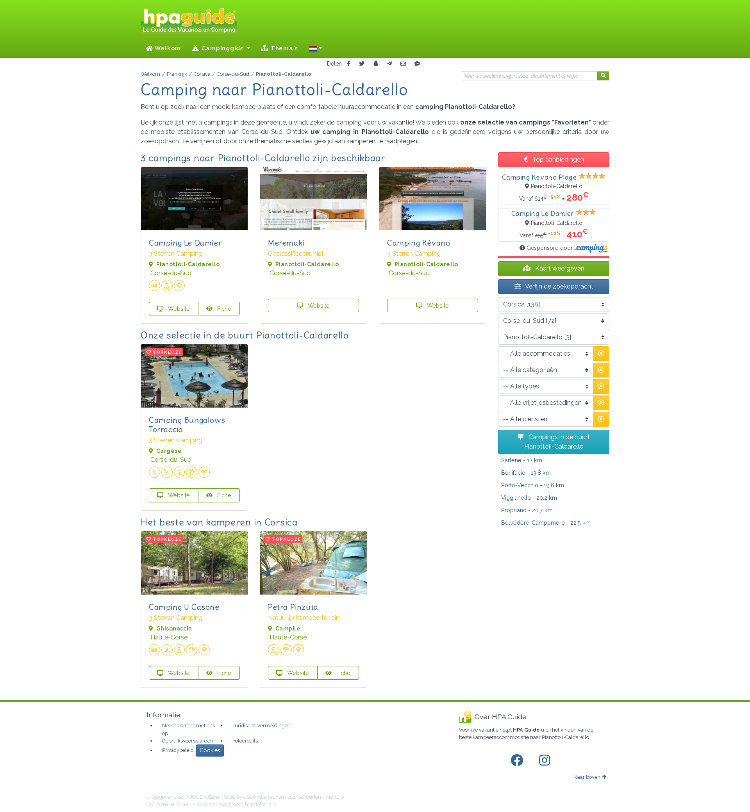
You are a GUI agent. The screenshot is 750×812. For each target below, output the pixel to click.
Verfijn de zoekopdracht (558, 286)
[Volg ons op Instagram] (546, 760)
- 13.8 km (526, 472)
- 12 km (521, 460)
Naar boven (586, 777)
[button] (315, 48)
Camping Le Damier (185, 243)
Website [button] (178, 308)
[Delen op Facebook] (348, 64)
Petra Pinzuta (293, 607)
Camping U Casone (184, 607)
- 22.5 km (546, 522)
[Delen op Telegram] (389, 64)
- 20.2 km (529, 497)
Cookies (210, 750)
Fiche (223, 308)
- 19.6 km (532, 485)
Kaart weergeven (559, 268)
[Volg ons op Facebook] (518, 760)
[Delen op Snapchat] (376, 64)
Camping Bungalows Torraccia (187, 424)
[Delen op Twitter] (361, 64)
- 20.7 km (527, 510)
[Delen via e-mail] (403, 64)
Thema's (283, 48)
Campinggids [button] (223, 48)
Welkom (167, 48)
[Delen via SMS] (417, 64)
